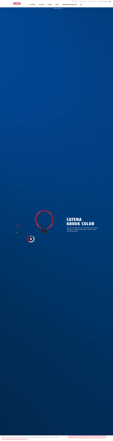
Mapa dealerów (104, 1)
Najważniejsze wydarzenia (70, 4)
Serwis (57, 4)
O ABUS (50, 4)
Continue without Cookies (86, 436)
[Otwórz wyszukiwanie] (81, 5)
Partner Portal (94, 1)
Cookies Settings (73, 436)
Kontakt (75, 1)
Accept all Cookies (100, 436)
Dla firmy (41, 4)
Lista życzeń (84, 1)
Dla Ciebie (32, 4)
